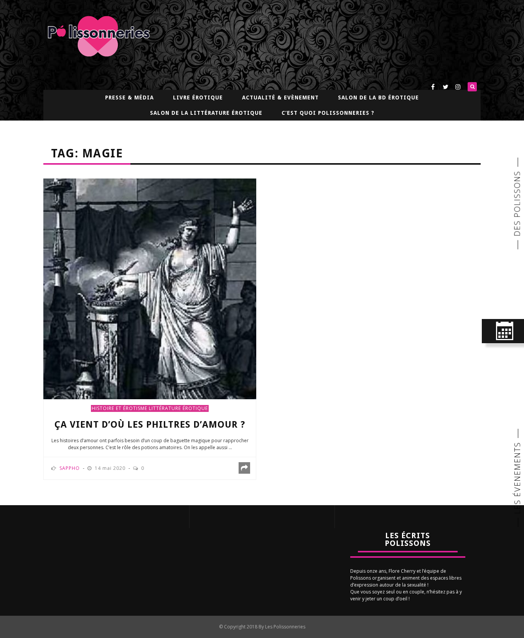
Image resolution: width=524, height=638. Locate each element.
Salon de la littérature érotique (206, 113)
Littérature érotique (178, 408)
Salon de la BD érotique (378, 97)
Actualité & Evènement (280, 97)
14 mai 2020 (111, 468)
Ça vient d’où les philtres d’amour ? (149, 424)
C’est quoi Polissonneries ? (328, 113)
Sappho (69, 468)
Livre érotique (198, 97)
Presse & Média (129, 97)
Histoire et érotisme (119, 408)
